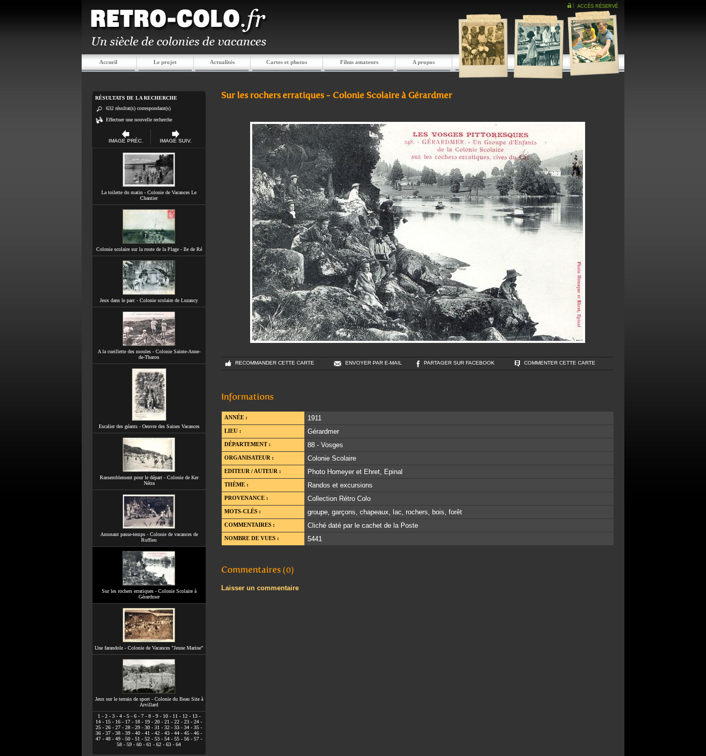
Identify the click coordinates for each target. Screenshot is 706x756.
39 (127, 733)
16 (117, 721)
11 (175, 716)
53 (157, 739)
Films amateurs (359, 62)
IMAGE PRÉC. (126, 141)
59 (129, 744)
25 (98, 727)
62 (158, 744)
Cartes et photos (286, 62)
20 (157, 721)
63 (168, 744)
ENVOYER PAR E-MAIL (373, 363)
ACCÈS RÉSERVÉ (597, 6)
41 (147, 733)
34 (186, 727)
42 (157, 733)
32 (167, 727)
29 (137, 727)
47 (98, 739)
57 (196, 739)
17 (127, 721)
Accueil (108, 62)
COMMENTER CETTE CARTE (559, 363)
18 (137, 721)
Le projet (165, 62)
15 (108, 721)
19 (147, 721)
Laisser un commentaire (260, 588)
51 (137, 739)
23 (186, 721)
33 (176, 727)
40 (137, 733)
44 (176, 733)
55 (176, 739)
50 (127, 739)
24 (196, 721)
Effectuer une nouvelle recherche (139, 119)
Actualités (222, 62)
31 (157, 727)
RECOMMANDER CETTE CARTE (274, 363)
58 (119, 744)
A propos (423, 62)
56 (186, 739)
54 (167, 739)
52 (147, 739)
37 (108, 733)
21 (167, 721)
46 (196, 733)
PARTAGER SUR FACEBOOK (459, 363)
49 (117, 739)
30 (147, 727)
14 (98, 721)
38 (117, 733)
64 (178, 744)
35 (196, 727)
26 (108, 727)
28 (127, 727)
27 (117, 727)
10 (165, 716)
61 (148, 744)
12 (185, 716)
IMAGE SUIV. (176, 141)
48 (108, 739)
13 (194, 716)
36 (98, 733)
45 (186, 733)
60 (139, 744)
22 (176, 721)
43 (167, 733)
